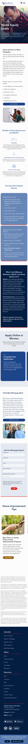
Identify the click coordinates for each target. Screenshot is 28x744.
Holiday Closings (8, 694)
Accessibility (7, 665)
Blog (5, 682)
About (5, 656)
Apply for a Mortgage (9, 639)
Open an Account (8, 635)
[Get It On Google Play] (18, 721)
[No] (26, 739)
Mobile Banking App (9, 648)
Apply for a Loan (8, 642)
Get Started (14, 104)
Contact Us (6, 679)
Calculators (7, 688)
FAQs (5, 676)
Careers (6, 662)
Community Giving (8, 659)
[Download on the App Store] (8, 721)
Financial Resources (9, 685)
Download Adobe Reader (10, 697)
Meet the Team (14, 420)
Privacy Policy (17, 741)
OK (7, 741)
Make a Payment (8, 645)
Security (6, 691)
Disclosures (7, 668)
